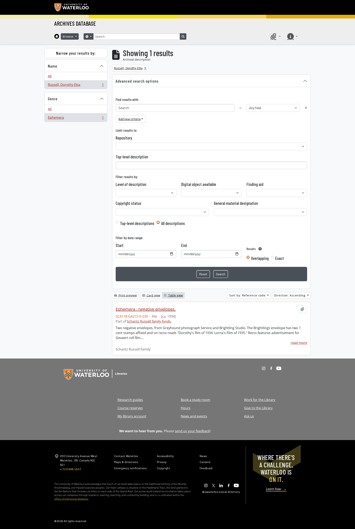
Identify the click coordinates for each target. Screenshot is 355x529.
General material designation (236, 203)
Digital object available (198, 184)
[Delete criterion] (306, 108)
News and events (194, 416)
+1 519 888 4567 (70, 469)
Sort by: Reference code (247, 295)
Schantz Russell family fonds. (149, 321)
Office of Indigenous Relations (71, 498)
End (184, 245)
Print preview (127, 295)
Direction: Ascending (290, 295)
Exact (279, 258)
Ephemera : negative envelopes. (146, 309)
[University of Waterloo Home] (71, 7)
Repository (124, 137)
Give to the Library (258, 408)
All (50, 76)
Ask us (249, 416)
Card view (153, 295)
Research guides (130, 400)
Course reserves (130, 408)
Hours (185, 408)
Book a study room (195, 400)
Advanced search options (137, 80)
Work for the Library (259, 400)
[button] (275, 36)
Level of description (131, 184)
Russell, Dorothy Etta (76, 85)
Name (52, 65)
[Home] (56, 36)
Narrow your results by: (76, 53)
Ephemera (76, 118)
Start (119, 245)
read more (299, 342)
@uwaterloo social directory (221, 491)
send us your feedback (192, 431)
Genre (53, 98)
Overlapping (260, 258)
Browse (69, 36)
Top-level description (132, 156)
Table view (175, 295)
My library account (132, 416)
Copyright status (128, 203)
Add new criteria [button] (129, 119)
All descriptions (173, 223)
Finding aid (255, 184)
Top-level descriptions (137, 223)
